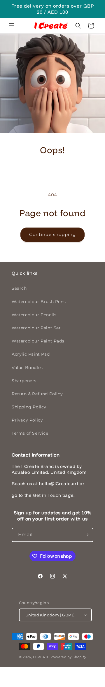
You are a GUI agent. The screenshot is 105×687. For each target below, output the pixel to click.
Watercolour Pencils (34, 314)
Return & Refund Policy (37, 393)
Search (19, 288)
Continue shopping (52, 234)
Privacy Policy (27, 420)
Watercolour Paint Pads (38, 341)
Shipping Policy (29, 407)
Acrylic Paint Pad (31, 354)
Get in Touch (47, 495)
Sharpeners (24, 380)
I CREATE (41, 657)
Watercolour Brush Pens (39, 301)
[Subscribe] (86, 535)
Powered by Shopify (68, 657)
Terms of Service (30, 433)
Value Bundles (27, 367)
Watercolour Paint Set (36, 328)
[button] (11, 25)
